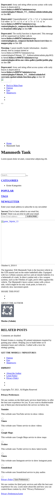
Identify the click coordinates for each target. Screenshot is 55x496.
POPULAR (7, 190)
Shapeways (11, 93)
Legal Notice (11, 376)
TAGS (4, 196)
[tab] (27, 180)
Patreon (9, 88)
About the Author (13, 373)
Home (9, 143)
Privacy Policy (12, 378)
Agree (20, 494)
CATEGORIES (9, 180)
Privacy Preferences (9, 494)
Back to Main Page (14, 85)
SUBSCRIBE (32, 216)
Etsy (8, 90)
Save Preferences (21, 480)
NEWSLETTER (10, 201)
